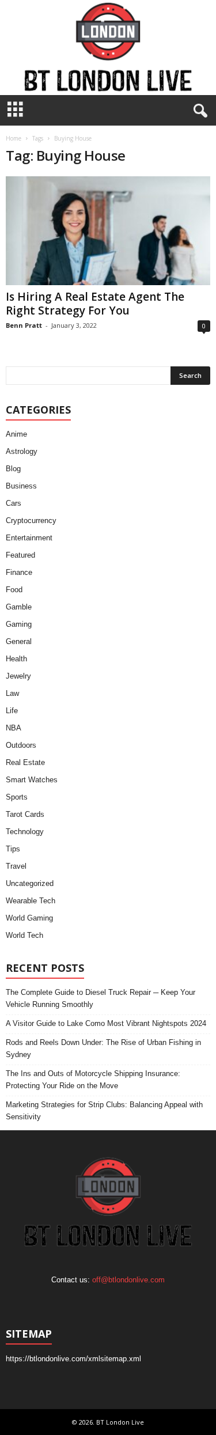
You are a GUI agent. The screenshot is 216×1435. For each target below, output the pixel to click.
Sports (17, 797)
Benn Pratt (24, 325)
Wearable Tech (30, 900)
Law (12, 693)
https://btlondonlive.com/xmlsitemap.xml (73, 1358)
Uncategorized (30, 883)
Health (16, 658)
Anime (16, 434)
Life (12, 710)
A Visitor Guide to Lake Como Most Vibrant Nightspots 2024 (106, 1023)
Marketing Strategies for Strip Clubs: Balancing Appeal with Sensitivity (104, 1110)
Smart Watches (32, 779)
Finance (19, 572)
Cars (13, 503)
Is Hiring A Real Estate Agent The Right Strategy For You (95, 303)
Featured (20, 555)
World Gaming (29, 918)
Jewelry (18, 676)
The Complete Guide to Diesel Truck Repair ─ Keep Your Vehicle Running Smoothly (100, 998)
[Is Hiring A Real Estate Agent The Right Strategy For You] (108, 230)
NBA (13, 728)
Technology (25, 831)
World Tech (24, 935)
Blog (13, 468)
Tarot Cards (25, 814)
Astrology (21, 451)
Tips (13, 849)
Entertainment (29, 537)
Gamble (19, 607)
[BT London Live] (108, 47)
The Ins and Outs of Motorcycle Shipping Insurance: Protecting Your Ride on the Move (93, 1079)
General (19, 641)
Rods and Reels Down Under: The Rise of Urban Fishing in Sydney (103, 1048)
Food (14, 589)
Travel (16, 866)
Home (13, 138)
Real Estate (25, 762)
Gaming (19, 624)
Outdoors (21, 745)
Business (21, 486)
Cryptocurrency (31, 520)
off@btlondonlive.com (128, 1279)
